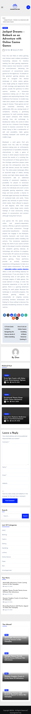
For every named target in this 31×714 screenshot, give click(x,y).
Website (4, 483)
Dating (4, 543)
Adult (4, 530)
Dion (9, 50)
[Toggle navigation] (2, 7)
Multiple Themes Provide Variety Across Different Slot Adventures (15, 658)
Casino (5, 28)
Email (4, 475)
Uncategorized (7, 570)
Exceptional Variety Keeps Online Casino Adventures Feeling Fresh (13, 399)
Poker (4, 561)
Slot (3, 566)
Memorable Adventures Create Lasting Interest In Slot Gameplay (15, 639)
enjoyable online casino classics (17, 269)
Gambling (5, 548)
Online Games (6, 557)
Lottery (4, 552)
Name (4, 467)
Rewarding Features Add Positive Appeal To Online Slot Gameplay (15, 695)
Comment (5, 442)
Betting (4, 535)
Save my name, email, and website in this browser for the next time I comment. (15, 495)
